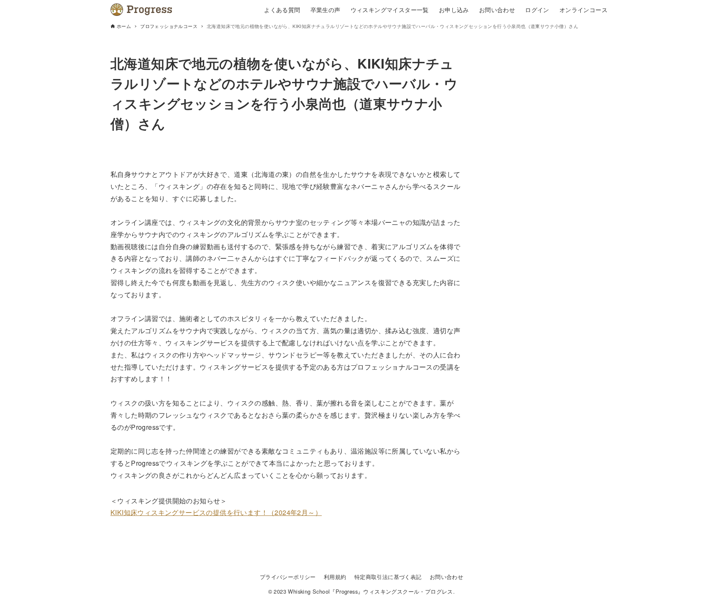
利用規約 (335, 577)
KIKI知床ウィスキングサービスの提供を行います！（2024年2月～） (216, 512)
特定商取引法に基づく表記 (388, 577)
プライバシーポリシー (288, 577)
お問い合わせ (446, 577)
